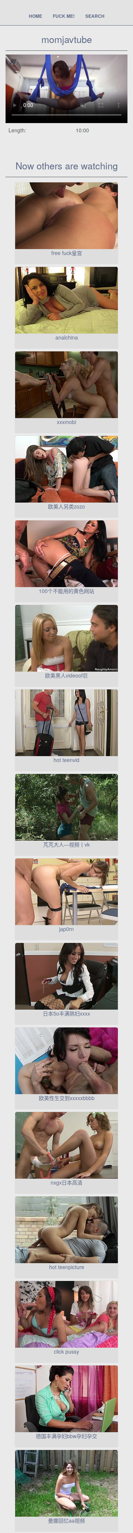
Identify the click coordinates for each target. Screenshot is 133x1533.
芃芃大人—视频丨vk (66, 844)
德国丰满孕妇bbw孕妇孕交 (66, 1436)
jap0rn (66, 929)
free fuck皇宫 (66, 252)
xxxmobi (66, 422)
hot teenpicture (66, 1267)
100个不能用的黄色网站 (66, 591)
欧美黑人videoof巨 (66, 675)
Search (95, 16)
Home (35, 16)
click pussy (66, 1351)
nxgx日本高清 (66, 1182)
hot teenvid (66, 760)
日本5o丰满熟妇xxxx (66, 1013)
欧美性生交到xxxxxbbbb (67, 1098)
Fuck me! (64, 16)
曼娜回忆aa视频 (66, 1520)
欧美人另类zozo (66, 506)
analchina (66, 337)
